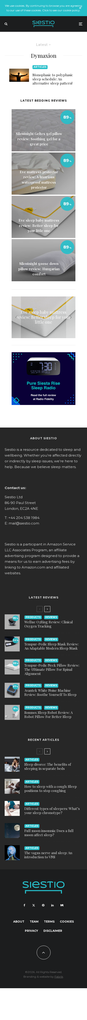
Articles (40, 66)
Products (33, 617)
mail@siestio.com (24, 523)
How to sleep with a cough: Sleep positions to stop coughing (50, 788)
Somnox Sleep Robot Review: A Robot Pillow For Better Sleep (48, 714)
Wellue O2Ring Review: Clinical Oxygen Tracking (48, 624)
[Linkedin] (52, 905)
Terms (49, 921)
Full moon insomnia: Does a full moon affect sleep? (49, 833)
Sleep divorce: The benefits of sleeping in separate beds (47, 766)
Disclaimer (52, 930)
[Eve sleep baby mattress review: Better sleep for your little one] (43, 317)
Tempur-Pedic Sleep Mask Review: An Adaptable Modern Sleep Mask (51, 646)
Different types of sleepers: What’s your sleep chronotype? (52, 810)
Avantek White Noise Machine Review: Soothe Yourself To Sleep (50, 692)
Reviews (51, 617)
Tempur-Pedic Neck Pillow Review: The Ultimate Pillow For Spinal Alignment (51, 669)
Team (34, 921)
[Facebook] (24, 905)
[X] (34, 905)
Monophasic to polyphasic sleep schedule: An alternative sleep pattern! (52, 79)
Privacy (31, 930)
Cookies (67, 921)
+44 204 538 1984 (23, 518)
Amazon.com (33, 567)
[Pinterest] (43, 905)
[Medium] (62, 905)
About (18, 921)
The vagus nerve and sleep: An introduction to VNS (48, 855)
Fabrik (59, 976)
